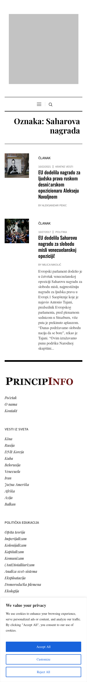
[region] (43, 640)
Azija (9, 437)
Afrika (10, 430)
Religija (10, 591)
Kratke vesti (64, 106)
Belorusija (12, 404)
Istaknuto (12, 584)
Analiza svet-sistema (21, 511)
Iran (8, 417)
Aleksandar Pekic (54, 145)
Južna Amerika (17, 424)
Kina (8, 378)
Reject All (43, 672)
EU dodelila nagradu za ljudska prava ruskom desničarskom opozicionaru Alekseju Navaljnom (59, 124)
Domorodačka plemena (23, 524)
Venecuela (12, 411)
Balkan (10, 443)
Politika (61, 172)
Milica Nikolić (51, 204)
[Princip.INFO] (43, 19)
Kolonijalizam (15, 484)
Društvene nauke (18, 578)
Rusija (10, 385)
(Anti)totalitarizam (20, 504)
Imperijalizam (16, 478)
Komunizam (14, 498)
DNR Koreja (14, 391)
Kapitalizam (14, 491)
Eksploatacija (15, 517)
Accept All (43, 646)
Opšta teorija (15, 471)
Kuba (9, 398)
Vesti (8, 558)
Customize (43, 659)
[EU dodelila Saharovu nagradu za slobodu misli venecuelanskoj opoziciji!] (17, 171)
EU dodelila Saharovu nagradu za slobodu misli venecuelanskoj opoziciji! (57, 186)
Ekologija (12, 530)
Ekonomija (13, 571)
